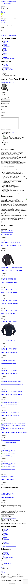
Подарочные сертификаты (9, 58)
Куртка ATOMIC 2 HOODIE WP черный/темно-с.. (14, 432)
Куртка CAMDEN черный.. (8, 455)
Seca (13, 132)
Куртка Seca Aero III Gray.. (8, 497)
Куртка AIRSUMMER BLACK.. (9, 313)
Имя (2, 110)
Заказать (8, 129)
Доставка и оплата (7, 68)
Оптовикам (6, 67)
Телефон (3, 113)
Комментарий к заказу (6, 116)
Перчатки (5, 50)
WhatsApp (3, 12)
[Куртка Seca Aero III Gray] (7, 82)
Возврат (5, 70)
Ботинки (5, 41)
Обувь (4, 48)
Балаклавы (6, 51)
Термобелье (6, 55)
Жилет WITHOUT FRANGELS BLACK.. (11, 245)
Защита (5, 49)
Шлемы (5, 42)
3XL (6, 98)
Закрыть (3, 129)
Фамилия (3, 112)
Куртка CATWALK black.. (7, 479)
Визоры (5, 54)
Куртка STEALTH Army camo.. (9, 282)
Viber (2, 11)
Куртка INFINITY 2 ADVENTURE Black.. (11, 270)
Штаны (5, 45)
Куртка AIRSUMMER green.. (8, 363)
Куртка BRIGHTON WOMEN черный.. (11, 442)
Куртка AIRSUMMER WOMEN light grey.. (12, 384)
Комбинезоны (6, 46)
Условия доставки (7, 134)
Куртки (5, 44)
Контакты (5, 64)
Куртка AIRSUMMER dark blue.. (9, 340)
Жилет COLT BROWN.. (7, 234)
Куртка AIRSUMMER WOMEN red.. (10, 405)
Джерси (5, 57)
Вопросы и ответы (8, 69)
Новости (5, 65)
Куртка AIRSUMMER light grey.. (9, 373)
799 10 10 (3, 7)
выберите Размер (5, 97)
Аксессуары (6, 53)
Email (2, 115)
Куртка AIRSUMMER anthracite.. (9, 292)
